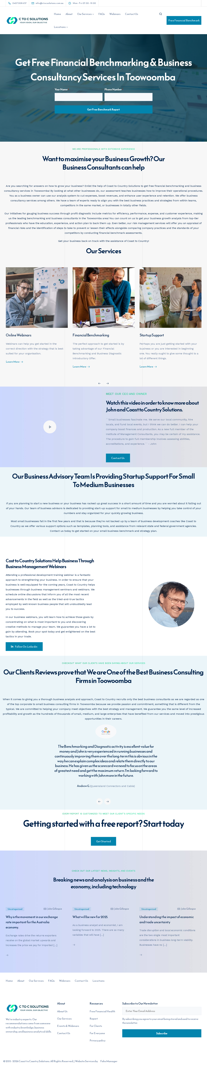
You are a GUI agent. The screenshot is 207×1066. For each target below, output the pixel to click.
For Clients (96, 1026)
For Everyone (97, 1033)
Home (57, 14)
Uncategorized (15, 909)
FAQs (101, 14)
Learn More (13, 362)
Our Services (84, 14)
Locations (60, 27)
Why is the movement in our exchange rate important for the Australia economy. (32, 922)
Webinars (114, 14)
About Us (62, 1011)
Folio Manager (108, 1061)
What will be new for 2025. (90, 916)
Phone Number (113, 89)
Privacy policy (97, 1040)
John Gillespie (54, 909)
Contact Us (131, 14)
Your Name (62, 89)
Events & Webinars (68, 1026)
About (69, 14)
